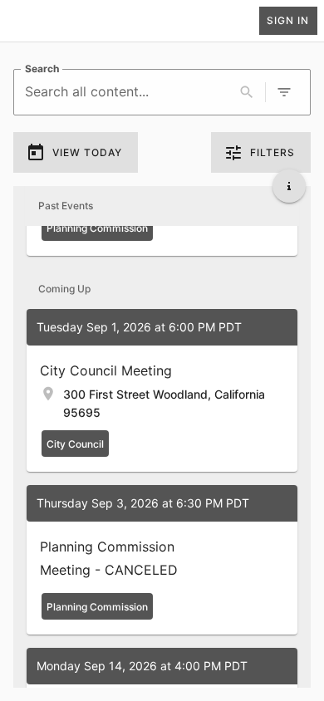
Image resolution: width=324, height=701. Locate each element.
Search (42, 68)
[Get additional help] (289, 186)
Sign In (288, 20)
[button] (162, 390)
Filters (272, 152)
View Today (87, 152)
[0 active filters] (284, 92)
